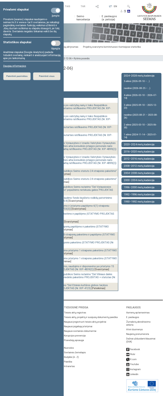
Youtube (134, 364)
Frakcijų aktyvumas (68, 47)
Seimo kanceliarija (83, 18)
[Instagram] (127, 369)
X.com (133, 359)
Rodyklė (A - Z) (71, 357)
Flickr (132, 354)
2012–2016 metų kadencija (139, 158)
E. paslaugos (132, 317)
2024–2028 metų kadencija (139, 75)
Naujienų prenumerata (137, 334)
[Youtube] (127, 364)
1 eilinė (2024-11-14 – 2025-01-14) (140, 136)
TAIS (67, 6)
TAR (83, 6)
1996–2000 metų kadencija (139, 187)
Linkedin (134, 374)
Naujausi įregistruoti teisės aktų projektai (85, 322)
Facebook (135, 349)
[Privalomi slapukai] (55, 10)
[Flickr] (127, 354)
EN (115, 6)
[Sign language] (125, 11)
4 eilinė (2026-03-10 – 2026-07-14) (140, 96)
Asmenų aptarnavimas (138, 312)
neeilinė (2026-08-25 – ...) (137, 88)
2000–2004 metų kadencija (139, 180)
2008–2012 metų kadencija (139, 165)
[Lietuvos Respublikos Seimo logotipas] (149, 11)
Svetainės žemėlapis (75, 352)
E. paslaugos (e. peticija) (109, 18)
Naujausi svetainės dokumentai (80, 331)
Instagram (135, 369)
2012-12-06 (66, 58)
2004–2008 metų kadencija (139, 173)
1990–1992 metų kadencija (139, 201)
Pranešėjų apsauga (74, 340)
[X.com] (127, 359)
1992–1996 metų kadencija (139, 194)
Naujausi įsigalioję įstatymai (78, 326)
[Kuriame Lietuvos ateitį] (142, 391)
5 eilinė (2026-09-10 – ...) (137, 81)
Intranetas (69, 366)
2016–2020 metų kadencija (139, 151)
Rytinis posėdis (82, 58)
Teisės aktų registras (75, 312)
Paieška (68, 361)
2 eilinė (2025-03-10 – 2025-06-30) (140, 126)
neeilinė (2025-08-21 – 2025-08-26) (141, 116)
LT (110, 6)
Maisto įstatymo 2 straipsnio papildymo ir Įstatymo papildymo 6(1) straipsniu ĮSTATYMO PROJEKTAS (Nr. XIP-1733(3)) (66, 207)
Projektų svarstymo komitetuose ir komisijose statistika (112, 47)
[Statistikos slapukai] (55, 43)
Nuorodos (69, 348)
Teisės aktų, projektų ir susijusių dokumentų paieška (91, 317)
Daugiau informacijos (14, 66)
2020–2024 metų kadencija (139, 144)
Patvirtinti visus (46, 76)
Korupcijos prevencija (75, 335)
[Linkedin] (127, 374)
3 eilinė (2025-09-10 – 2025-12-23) (140, 106)
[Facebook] (127, 349)
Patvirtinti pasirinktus (17, 76)
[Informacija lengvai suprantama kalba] (128, 11)
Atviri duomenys (134, 329)
